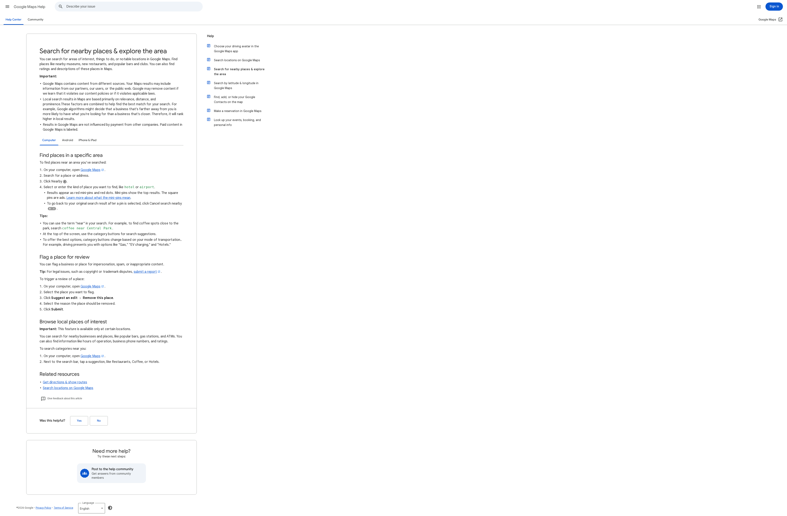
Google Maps (90, 170)
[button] (7, 6)
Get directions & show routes (65, 382)
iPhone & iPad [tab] (87, 140)
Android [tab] (67, 140)
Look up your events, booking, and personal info (237, 122)
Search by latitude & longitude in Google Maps (236, 85)
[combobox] (134, 6)
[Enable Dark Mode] (110, 508)
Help (210, 36)
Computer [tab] (49, 140)
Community (35, 19)
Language (88, 502)
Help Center (14, 19)
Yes (79, 420)
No (99, 420)
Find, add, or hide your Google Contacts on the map (234, 99)
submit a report (145, 272)
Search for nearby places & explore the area (239, 71)
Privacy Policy (43, 507)
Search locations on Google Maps (68, 388)
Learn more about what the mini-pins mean (98, 198)
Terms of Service (63, 507)
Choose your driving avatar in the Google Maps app (236, 48)
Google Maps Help (29, 7)
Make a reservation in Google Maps (237, 111)
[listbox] (91, 508)
